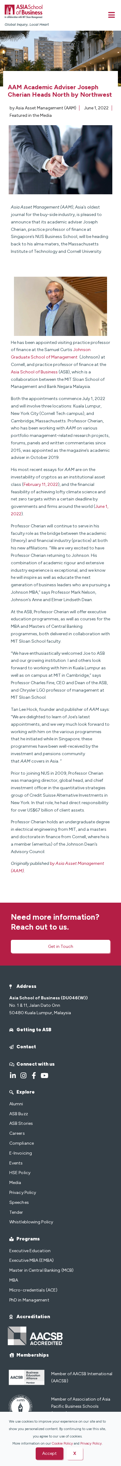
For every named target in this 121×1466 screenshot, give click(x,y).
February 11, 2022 (41, 484)
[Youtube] (44, 1075)
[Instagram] (23, 1075)
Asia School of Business (34, 372)
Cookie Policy (62, 1443)
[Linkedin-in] (12, 1075)
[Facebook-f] (33, 1075)
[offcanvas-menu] (111, 15)
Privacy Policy (91, 1443)
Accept (49, 1453)
